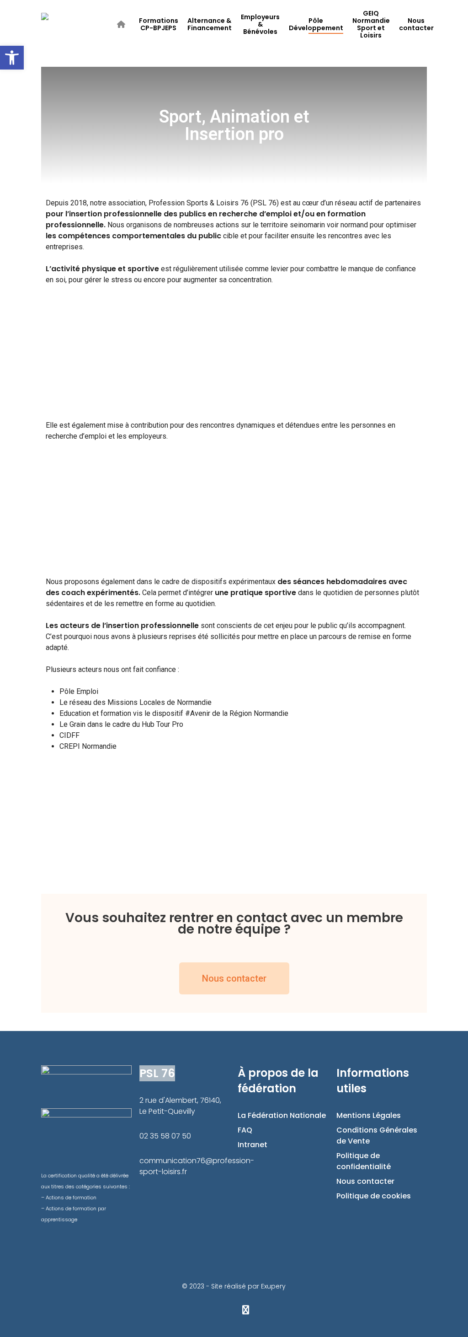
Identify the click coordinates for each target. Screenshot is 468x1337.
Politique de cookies (373, 1196)
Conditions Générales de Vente (376, 1135)
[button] (54, 351)
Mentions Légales (368, 1115)
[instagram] (245, 1309)
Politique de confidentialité (363, 1161)
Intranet (252, 1144)
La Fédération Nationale (282, 1115)
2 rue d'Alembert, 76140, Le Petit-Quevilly (180, 1106)
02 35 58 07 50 (165, 1136)
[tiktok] (268, 1309)
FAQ (245, 1130)
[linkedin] (222, 1309)
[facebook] (200, 1309)
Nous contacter (365, 1181)
